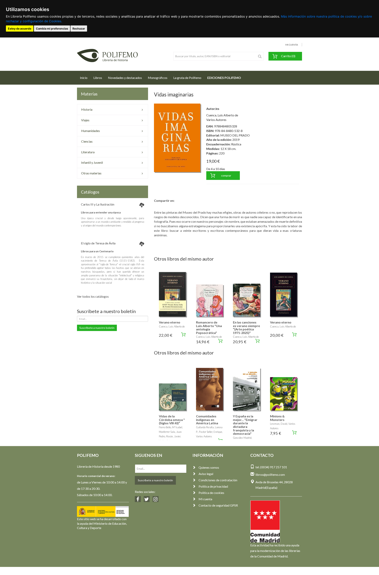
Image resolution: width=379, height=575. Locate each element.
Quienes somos (209, 467)
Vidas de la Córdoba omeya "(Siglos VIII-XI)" (172, 419)
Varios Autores (216, 120)
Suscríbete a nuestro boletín (96, 327)
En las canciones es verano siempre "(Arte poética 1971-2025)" (246, 327)
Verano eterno (169, 322)
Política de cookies (211, 493)
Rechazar (78, 28)
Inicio (85, 77)
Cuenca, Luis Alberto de (222, 115)
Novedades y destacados (125, 77)
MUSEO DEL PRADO (235, 135)
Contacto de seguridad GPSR (218, 505)
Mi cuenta (205, 499)
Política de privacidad (213, 486)
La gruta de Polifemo (187, 77)
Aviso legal (206, 474)
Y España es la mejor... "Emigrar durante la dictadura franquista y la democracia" (245, 424)
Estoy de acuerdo (19, 28)
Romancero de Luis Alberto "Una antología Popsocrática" (209, 327)
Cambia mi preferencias (52, 28)
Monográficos (157, 77)
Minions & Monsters (277, 418)
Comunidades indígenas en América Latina (207, 419)
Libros (97, 77)
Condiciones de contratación (218, 480)
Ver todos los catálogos (93, 296)
